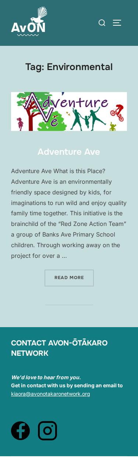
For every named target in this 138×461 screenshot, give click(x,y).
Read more (74, 277)
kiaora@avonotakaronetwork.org (50, 394)
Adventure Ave (69, 151)
